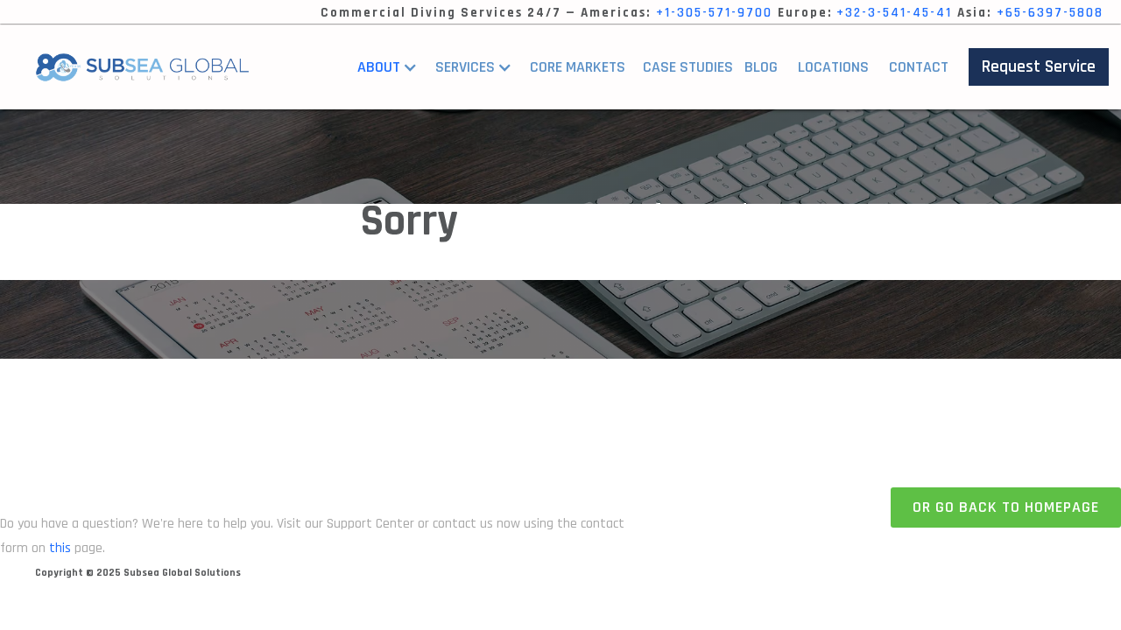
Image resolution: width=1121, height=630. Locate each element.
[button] (392, 67)
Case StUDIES (688, 67)
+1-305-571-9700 (714, 12)
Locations (833, 67)
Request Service (1039, 66)
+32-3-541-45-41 (894, 12)
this (60, 548)
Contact (918, 67)
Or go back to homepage (1006, 507)
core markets (577, 67)
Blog (761, 67)
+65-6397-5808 (1050, 12)
